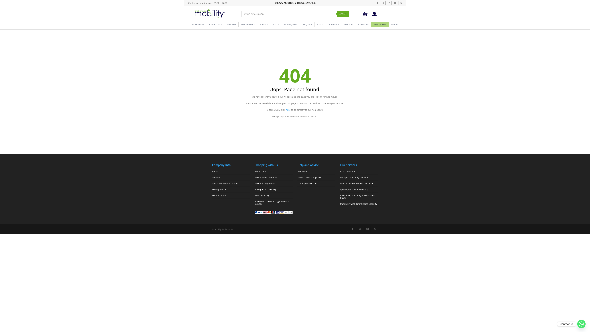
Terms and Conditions (266, 177)
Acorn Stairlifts (347, 171)
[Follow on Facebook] (377, 3)
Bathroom (333, 24)
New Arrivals (380, 24)
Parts (276, 24)
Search (342, 13)
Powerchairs (215, 24)
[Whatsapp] (581, 324)
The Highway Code (307, 183)
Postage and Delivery (265, 189)
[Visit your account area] (374, 15)
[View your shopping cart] (366, 14)
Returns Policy (262, 195)
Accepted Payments (265, 183)
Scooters (231, 24)
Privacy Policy (219, 189)
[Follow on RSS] (401, 3)
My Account (261, 171)
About (215, 171)
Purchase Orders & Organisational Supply (272, 202)
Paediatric (363, 24)
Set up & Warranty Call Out (354, 177)
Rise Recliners (248, 24)
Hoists (320, 24)
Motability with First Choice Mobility (358, 203)
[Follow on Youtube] (395, 3)
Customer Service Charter (225, 183)
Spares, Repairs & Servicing (354, 189)
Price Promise (219, 195)
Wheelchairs (198, 24)
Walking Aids (290, 24)
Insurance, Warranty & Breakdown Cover (357, 196)
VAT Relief (302, 171)
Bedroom (348, 24)
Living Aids (307, 24)
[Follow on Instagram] (389, 3)
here (288, 109)
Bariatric (264, 24)
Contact (216, 177)
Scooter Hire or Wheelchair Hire (356, 183)
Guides (394, 24)
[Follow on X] (383, 3)
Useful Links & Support (309, 177)
